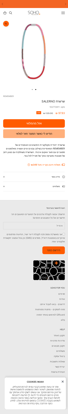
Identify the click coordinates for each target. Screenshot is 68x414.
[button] (63, 382)
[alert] (35, 393)
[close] (63, 382)
